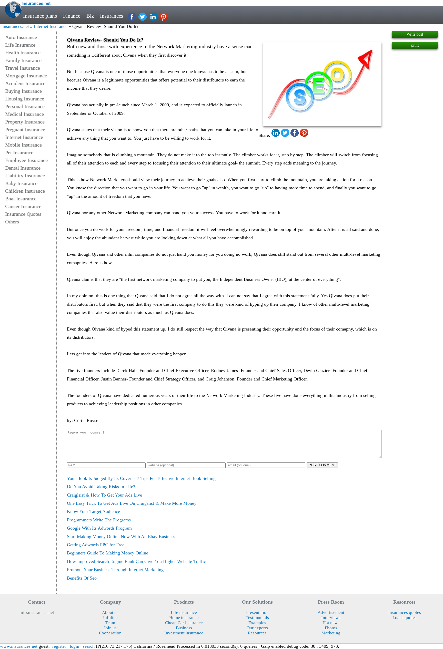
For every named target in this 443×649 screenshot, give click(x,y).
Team (110, 622)
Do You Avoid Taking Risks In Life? (101, 486)
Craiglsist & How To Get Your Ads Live (104, 495)
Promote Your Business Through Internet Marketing (115, 569)
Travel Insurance (22, 68)
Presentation (257, 612)
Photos (331, 627)
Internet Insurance (50, 26)
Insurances (111, 16)
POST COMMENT (322, 465)
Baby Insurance (21, 183)
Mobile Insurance (23, 145)
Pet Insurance (19, 152)
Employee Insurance (26, 160)
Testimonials (257, 617)
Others (12, 221)
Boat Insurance (20, 198)
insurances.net (16, 26)
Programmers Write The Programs (99, 519)
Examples (257, 622)
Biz (90, 16)
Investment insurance (183, 633)
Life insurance (184, 612)
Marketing (330, 633)
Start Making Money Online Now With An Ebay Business (121, 536)
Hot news (331, 622)
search (89, 646)
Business (184, 627)
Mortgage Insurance (26, 75)
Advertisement (331, 612)
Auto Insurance (21, 37)
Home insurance (184, 617)
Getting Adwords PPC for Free (95, 544)
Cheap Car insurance (184, 622)
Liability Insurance (25, 175)
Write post (415, 34)
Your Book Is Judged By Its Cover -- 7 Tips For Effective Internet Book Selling (141, 478)
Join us (110, 627)
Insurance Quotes (23, 214)
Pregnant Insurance (25, 129)
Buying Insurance (23, 91)
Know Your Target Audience (93, 511)
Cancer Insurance (23, 206)
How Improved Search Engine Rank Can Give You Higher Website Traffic (136, 561)
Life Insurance (20, 45)
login (74, 646)
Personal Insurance (25, 106)
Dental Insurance (23, 168)
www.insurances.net (18, 646)
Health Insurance (23, 52)
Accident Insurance (25, 83)
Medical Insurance (24, 114)
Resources (257, 633)
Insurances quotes (404, 612)
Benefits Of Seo (82, 578)
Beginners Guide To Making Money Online (107, 552)
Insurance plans (40, 16)
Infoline (110, 617)
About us (110, 612)
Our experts (257, 627)
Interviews (330, 617)
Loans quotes (404, 617)
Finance (71, 16)
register (59, 646)
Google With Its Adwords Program (99, 528)
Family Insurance (23, 60)
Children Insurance (25, 191)
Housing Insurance (24, 98)
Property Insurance (25, 122)
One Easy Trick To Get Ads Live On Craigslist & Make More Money (131, 503)
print (415, 45)
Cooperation (110, 633)
